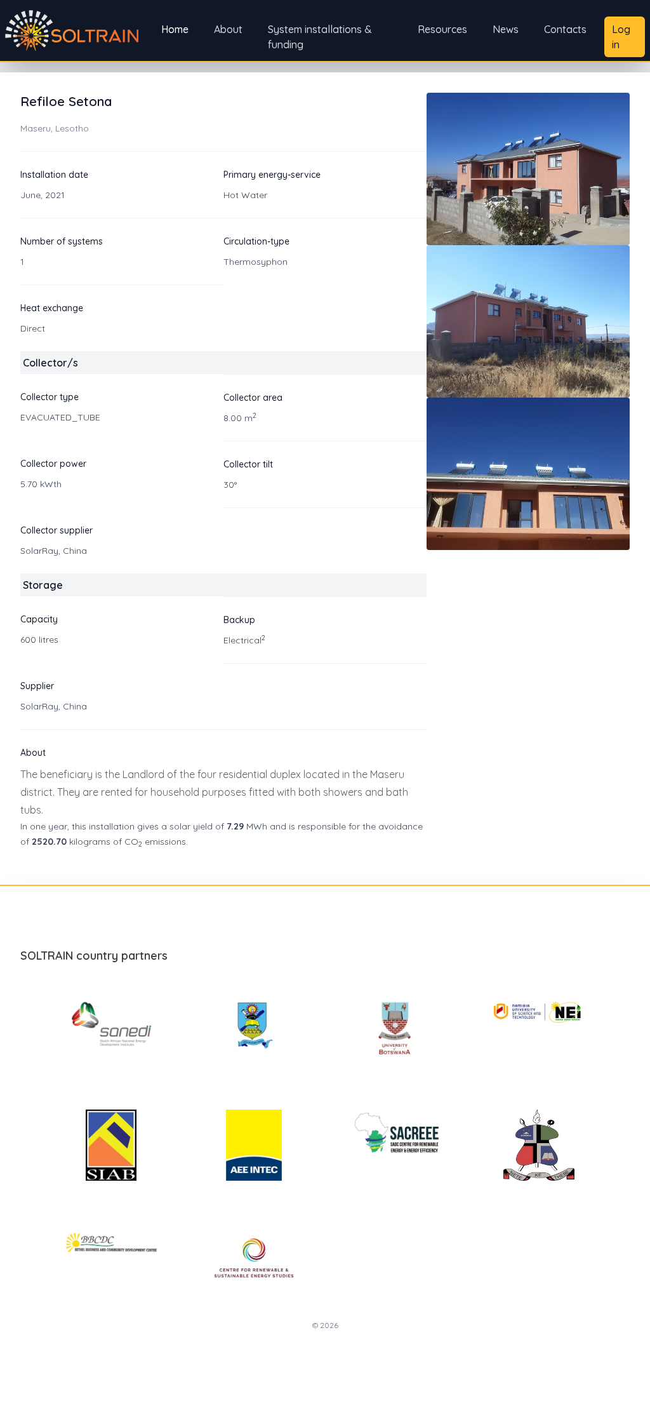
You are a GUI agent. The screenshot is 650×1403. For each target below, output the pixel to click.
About (228, 29)
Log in (621, 37)
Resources (442, 29)
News (506, 29)
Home (175, 29)
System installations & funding (320, 37)
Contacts (565, 29)
